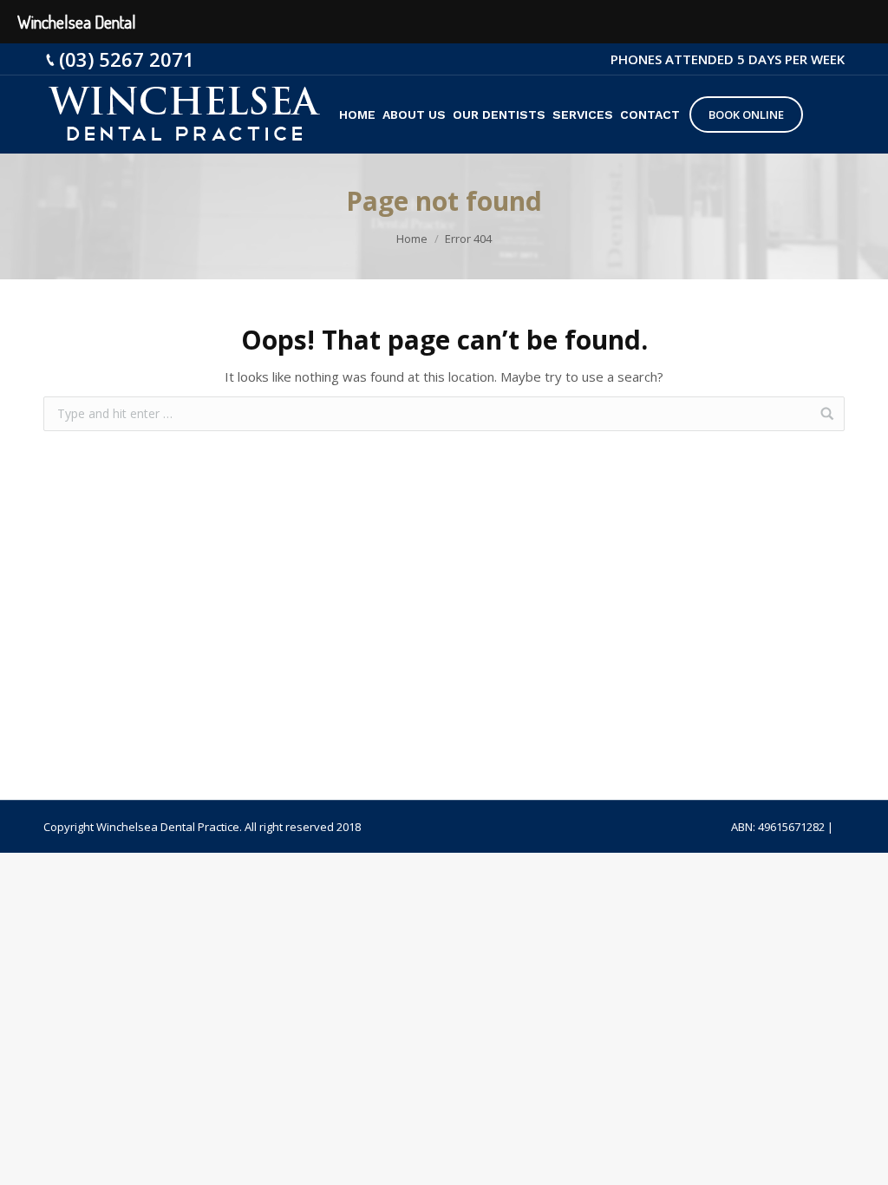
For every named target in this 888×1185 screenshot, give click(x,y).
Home (412, 238)
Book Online (746, 114)
